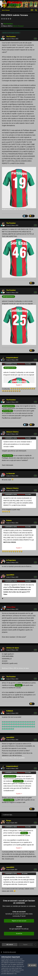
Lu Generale (10, 473)
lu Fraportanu (11, 560)
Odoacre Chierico (12, 432)
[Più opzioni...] (35, 39)
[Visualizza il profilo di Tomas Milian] (3, 608)
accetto (33, 965)
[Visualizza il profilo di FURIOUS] (3, 712)
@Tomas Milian (7, 411)
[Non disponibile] (19, 187)
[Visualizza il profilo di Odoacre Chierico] (3, 433)
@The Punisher (7, 455)
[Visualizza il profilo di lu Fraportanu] (3, 561)
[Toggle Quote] (4, 364)
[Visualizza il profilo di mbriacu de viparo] (3, 649)
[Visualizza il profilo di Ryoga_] (3, 822)
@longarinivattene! (8, 296)
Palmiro (9, 520)
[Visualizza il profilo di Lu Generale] (3, 475)
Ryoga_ (9, 820)
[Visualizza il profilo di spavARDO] (3, 576)
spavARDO (10, 575)
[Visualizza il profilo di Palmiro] (3, 522)
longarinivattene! (12, 357)
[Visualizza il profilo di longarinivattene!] (3, 359)
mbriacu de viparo (12, 648)
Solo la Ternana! (18, 26)
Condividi (10, 944)
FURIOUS (9, 711)
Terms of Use (5, 960)
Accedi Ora (19, 933)
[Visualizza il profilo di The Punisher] (3, 38)
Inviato (12, 38)
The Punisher (8, 24)
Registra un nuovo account (19, 920)
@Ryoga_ (19, 685)
